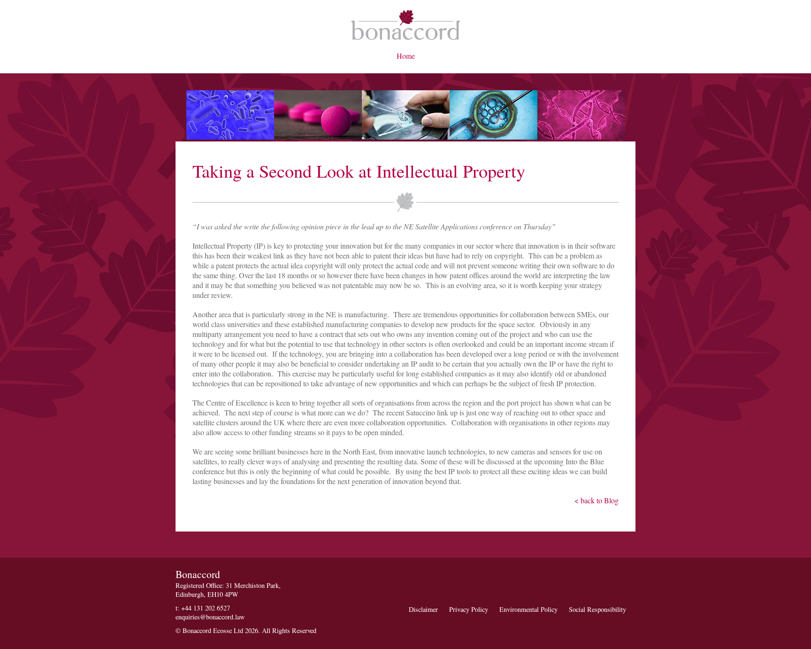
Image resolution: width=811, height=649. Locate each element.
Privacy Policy (468, 609)
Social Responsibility (597, 609)
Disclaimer (423, 609)
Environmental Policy (528, 609)
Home (406, 56)
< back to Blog (596, 500)
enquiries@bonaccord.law (210, 616)
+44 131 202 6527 (205, 607)
